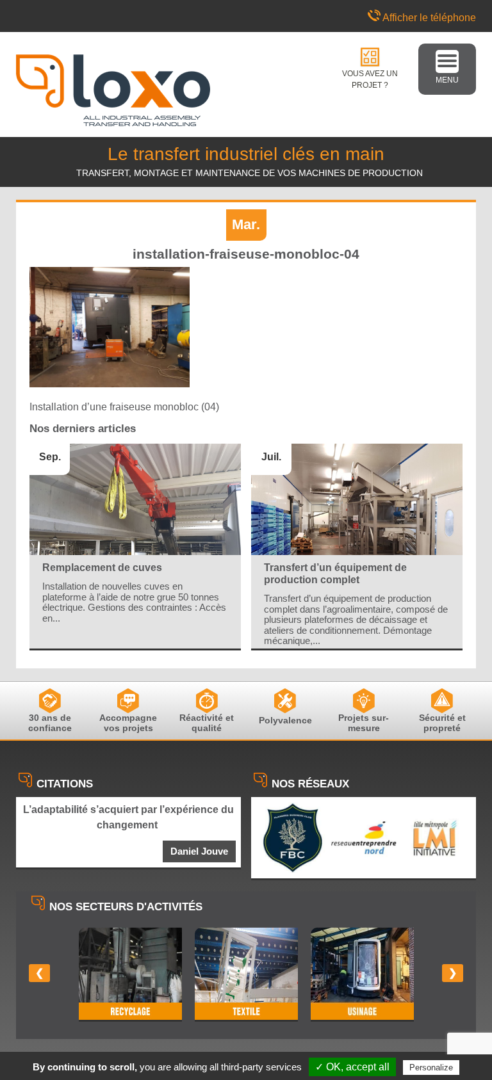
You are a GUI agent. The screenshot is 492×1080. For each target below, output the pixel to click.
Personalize (431, 1067)
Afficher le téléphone (429, 17)
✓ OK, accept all (352, 1066)
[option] (130, 975)
